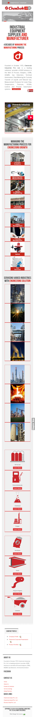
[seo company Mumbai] (24, 714)
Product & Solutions (9, 686)
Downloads (23, 3)
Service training (8, 688)
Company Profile (11, 631)
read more (16, 89)
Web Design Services (15, 714)
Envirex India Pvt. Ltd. (10, 702)
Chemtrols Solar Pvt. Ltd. (11, 698)
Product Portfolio (14, 644)
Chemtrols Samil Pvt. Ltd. (11, 700)
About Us (6, 684)
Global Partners (15, 3)
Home (5, 681)
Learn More (17, 468)
